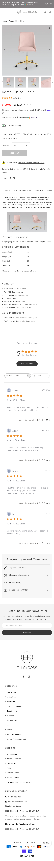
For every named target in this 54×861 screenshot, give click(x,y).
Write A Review (27, 363)
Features (40, 190)
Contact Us (11, 763)
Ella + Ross (22, 843)
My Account (12, 754)
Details (7, 190)
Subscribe (27, 633)
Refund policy (13, 773)
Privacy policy (13, 778)
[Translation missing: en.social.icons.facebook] (10, 179)
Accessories (12, 720)
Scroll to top (27, 856)
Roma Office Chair (17, 21)
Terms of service (14, 759)
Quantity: (5, 145)
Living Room (12, 697)
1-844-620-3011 (14, 797)
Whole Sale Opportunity (17, 739)
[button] (45, 11)
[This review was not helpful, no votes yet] (47, 420)
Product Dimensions (23, 190)
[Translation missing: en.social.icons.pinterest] (14, 179)
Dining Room (12, 692)
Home (4, 21)
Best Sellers (12, 711)
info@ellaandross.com (17, 802)
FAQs (9, 768)
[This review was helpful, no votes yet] (42, 420)
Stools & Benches (14, 706)
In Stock (10, 716)
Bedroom (11, 701)
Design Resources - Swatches (20, 782)
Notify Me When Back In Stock (31, 163)
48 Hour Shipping (14, 734)
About (9, 730)
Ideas (9, 725)
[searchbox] (15, 376)
